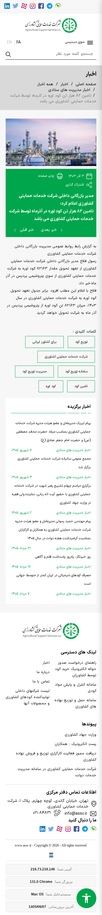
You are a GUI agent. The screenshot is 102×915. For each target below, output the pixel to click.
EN (9, 42)
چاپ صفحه (47, 176)
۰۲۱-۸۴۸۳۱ (42, 813)
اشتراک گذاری (75, 184)
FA (18, 42)
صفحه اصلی (86, 84)
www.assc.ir (23, 845)
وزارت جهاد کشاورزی (80, 735)
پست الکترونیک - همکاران (75, 744)
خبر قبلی (26, 230)
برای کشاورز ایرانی (44, 342)
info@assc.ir (76, 814)
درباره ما (43, 672)
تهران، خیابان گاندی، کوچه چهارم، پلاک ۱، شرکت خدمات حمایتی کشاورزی (47, 804)
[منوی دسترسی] (89, 42)
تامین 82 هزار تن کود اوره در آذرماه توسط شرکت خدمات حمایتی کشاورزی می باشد (51, 215)
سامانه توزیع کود (76, 371)
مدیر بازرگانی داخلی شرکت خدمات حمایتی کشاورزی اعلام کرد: (56, 200)
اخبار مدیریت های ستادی (69, 90)
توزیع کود (81, 342)
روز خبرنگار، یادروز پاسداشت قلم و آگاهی (51, 561)
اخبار (64, 84)
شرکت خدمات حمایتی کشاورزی (66, 356)
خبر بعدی (49, 230)
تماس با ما (41, 681)
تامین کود (81, 386)
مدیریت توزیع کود (34, 371)
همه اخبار (45, 84)
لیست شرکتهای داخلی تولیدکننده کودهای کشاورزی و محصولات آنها (28, 697)
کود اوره (51, 386)
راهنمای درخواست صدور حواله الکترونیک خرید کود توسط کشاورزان (75, 669)
